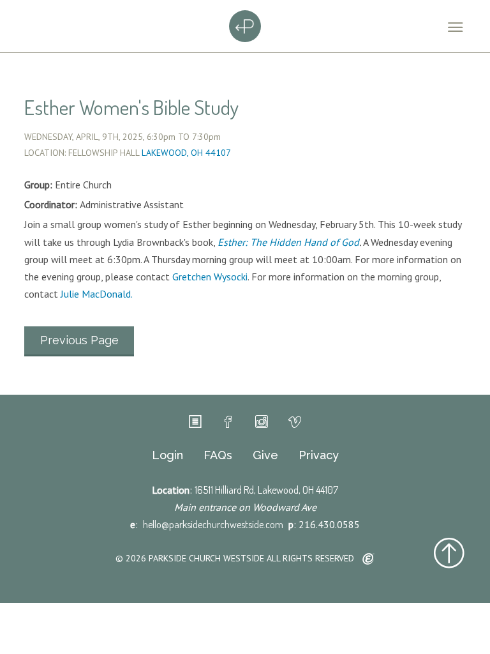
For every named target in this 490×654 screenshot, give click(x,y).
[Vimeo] (294, 422)
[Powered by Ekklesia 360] (368, 559)
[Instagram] (261, 422)
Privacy (319, 455)
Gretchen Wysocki (210, 276)
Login (167, 455)
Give (265, 455)
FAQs (218, 455)
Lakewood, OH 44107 (186, 152)
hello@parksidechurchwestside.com (213, 524)
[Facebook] (228, 422)
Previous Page (79, 340)
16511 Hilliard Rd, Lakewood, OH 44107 (266, 489)
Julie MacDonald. (97, 293)
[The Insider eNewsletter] (195, 422)
